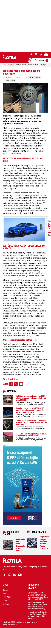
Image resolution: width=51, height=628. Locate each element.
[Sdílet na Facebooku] (11, 384)
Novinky (5, 590)
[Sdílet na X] (16, 384)
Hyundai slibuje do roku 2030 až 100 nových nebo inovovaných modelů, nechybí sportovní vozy (37, 605)
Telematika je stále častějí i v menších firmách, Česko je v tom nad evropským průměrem (37, 615)
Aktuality (31, 77)
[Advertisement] (25, 25)
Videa (5, 600)
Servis (38, 77)
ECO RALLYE (7, 597)
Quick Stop (13, 379)
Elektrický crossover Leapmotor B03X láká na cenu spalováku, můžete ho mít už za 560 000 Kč (38, 596)
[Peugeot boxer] (25, 485)
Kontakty (6, 604)
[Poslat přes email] (21, 384)
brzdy (7, 81)
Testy (5, 594)
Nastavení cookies (10, 624)
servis (13, 81)
